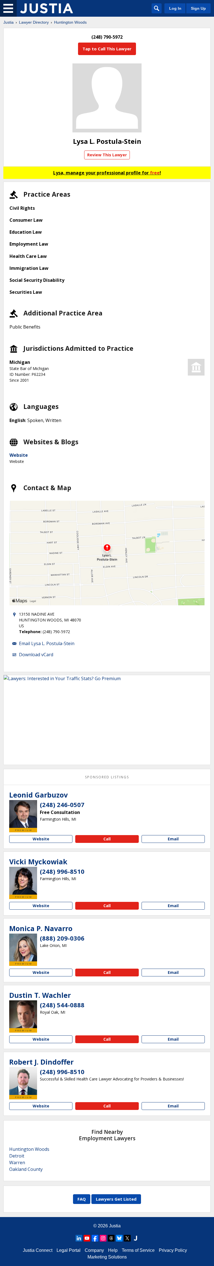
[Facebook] (95, 1238)
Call (107, 838)
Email (173, 838)
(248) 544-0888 (62, 1005)
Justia (8, 22)
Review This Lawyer (107, 154)
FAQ (81, 1199)
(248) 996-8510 (62, 871)
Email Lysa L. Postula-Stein (46, 643)
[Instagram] (103, 1238)
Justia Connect (37, 1250)
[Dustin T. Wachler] (23, 1014)
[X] (127, 1238)
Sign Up (198, 8)
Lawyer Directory (34, 22)
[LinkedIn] (79, 1238)
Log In (175, 8)
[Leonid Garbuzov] (23, 814)
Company (94, 1250)
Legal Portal (69, 1250)
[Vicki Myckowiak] (23, 881)
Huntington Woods (70, 22)
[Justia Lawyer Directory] (46, 8)
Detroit (16, 1156)
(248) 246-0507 (62, 804)
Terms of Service (138, 1250)
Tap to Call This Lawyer (107, 48)
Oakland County (26, 1169)
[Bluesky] (119, 1238)
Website (18, 455)
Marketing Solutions (107, 1257)
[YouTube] (87, 1238)
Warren (17, 1162)
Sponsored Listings (107, 777)
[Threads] (111, 1238)
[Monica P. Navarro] (23, 947)
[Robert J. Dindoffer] (23, 1081)
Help (113, 1250)
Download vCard (36, 654)
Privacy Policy (173, 1250)
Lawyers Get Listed (116, 1199)
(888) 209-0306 (62, 938)
